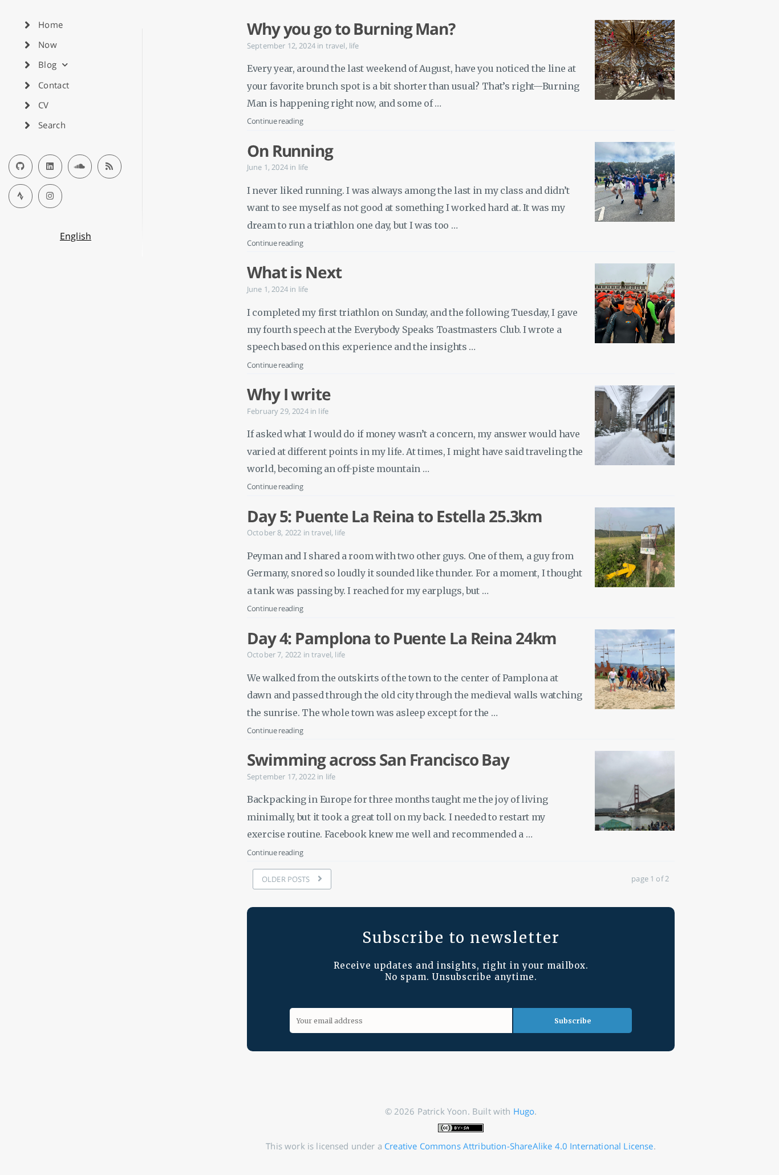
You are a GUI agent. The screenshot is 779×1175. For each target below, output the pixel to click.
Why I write (289, 394)
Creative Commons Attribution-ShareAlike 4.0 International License (518, 1146)
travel (336, 45)
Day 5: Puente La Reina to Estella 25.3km (394, 516)
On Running (290, 150)
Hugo (524, 1111)
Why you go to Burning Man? (351, 28)
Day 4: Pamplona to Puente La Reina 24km (402, 638)
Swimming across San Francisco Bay (378, 759)
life (354, 45)
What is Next (294, 272)
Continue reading (275, 121)
